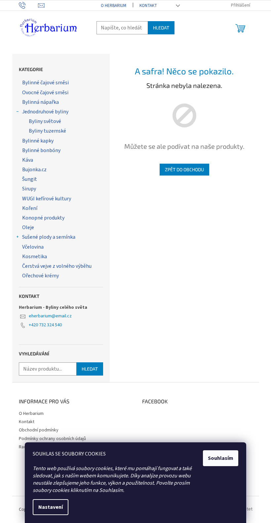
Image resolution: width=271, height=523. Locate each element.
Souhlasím (220, 458)
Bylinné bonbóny (41, 150)
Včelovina (33, 247)
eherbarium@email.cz (50, 316)
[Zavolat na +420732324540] (28, 5)
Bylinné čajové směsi (45, 82)
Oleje (28, 227)
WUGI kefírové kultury (46, 198)
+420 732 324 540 (45, 325)
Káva (27, 160)
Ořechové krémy (40, 275)
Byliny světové (45, 121)
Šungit (29, 179)
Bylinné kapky (38, 140)
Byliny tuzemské (47, 131)
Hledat (161, 27)
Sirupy (29, 188)
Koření (29, 208)
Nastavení (50, 507)
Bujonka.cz (34, 169)
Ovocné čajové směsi (45, 92)
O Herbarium (113, 6)
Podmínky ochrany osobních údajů (52, 438)
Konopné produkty (43, 217)
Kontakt (148, 6)
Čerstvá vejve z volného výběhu (57, 266)
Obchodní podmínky (38, 430)
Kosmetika (34, 256)
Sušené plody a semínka (48, 237)
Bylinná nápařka (40, 102)
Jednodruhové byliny (45, 111)
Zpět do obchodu (184, 169)
